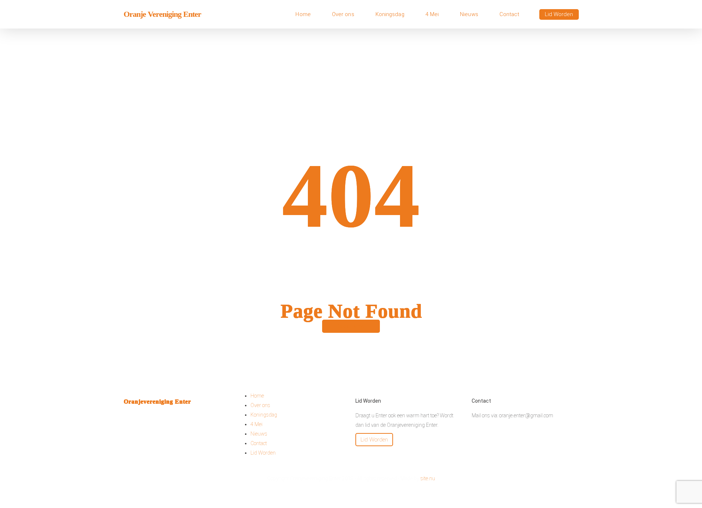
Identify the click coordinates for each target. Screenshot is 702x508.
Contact (258, 443)
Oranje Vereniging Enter (162, 14)
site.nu (427, 478)
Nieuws (258, 434)
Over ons (260, 405)
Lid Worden (263, 453)
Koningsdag (263, 415)
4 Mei (256, 424)
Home (257, 396)
